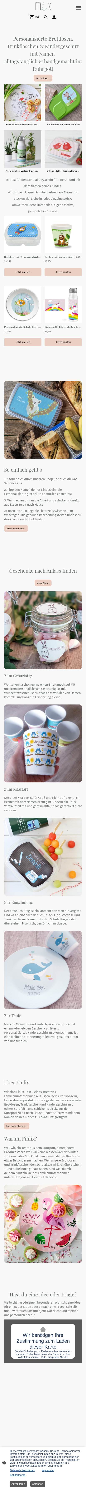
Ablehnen (37, 1484)
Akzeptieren (18, 1484)
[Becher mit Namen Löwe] (63, 252)
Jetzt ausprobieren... (16, 528)
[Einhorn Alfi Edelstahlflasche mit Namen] (63, 322)
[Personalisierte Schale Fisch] (22, 322)
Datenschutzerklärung (22, 1470)
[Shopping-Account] (54, 16)
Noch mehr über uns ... (17, 1126)
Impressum (48, 1470)
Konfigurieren (17, 1474)
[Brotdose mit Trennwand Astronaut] (22, 252)
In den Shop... (43, 582)
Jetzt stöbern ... (43, 78)
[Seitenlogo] (43, 6)
